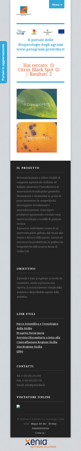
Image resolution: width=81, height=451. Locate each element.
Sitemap (52, 424)
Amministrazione (40, 428)
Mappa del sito (39, 424)
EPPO (20, 351)
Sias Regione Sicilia (29, 346)
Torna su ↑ (40, 433)
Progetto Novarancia (30, 333)
